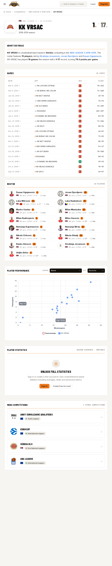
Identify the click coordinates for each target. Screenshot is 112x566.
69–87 (101, 171)
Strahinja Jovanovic (50, 56)
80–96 (101, 126)
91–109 (100, 106)
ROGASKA (41, 111)
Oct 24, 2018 (13, 151)
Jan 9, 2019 (13, 111)
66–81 (101, 131)
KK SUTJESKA (42, 106)
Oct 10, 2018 (13, 161)
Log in (93, 4)
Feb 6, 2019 (13, 91)
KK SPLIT (41, 126)
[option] (31, 193)
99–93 (101, 161)
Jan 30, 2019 (13, 96)
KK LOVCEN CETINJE (46, 85)
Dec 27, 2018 (13, 121)
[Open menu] (4, 4)
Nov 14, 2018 (13, 136)
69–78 (101, 96)
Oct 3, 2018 (13, 166)
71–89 (101, 136)
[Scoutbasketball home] (14, 4)
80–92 (101, 156)
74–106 (100, 121)
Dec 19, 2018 (13, 126)
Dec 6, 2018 (13, 131)
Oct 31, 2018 (13, 146)
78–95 (101, 166)
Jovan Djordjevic (69, 56)
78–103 (100, 85)
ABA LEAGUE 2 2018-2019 (39, 12)
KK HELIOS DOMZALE (46, 121)
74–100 (100, 91)
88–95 (101, 141)
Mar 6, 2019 (13, 85)
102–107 (100, 111)
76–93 (101, 101)
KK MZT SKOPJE (43, 96)
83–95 (101, 116)
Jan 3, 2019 (13, 116)
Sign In (44, 386)
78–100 (100, 151)
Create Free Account (62, 386)
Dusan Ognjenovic (92, 56)
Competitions (19, 12)
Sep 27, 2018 (13, 171)
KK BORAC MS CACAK (46, 91)
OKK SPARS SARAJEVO (46, 101)
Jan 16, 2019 (13, 106)
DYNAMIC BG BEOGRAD (46, 116)
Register (104, 4)
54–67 (101, 146)
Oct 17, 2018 (13, 156)
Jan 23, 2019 (13, 101)
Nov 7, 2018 (13, 141)
